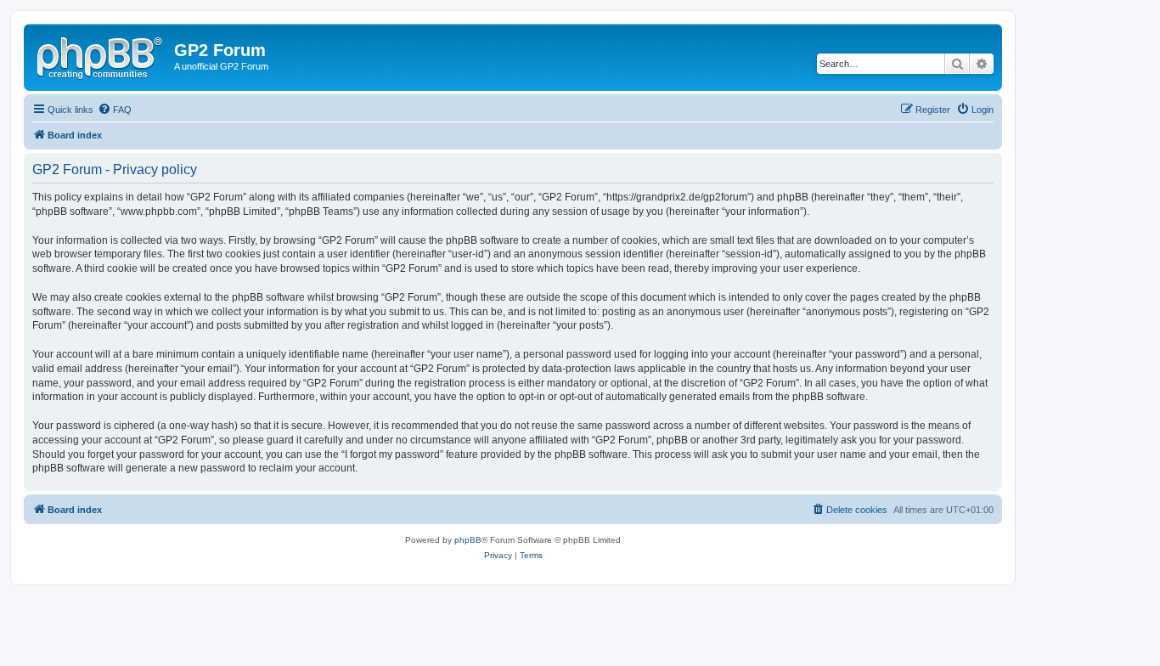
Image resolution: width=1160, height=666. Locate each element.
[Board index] (101, 55)
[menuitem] (115, 109)
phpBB (467, 540)
